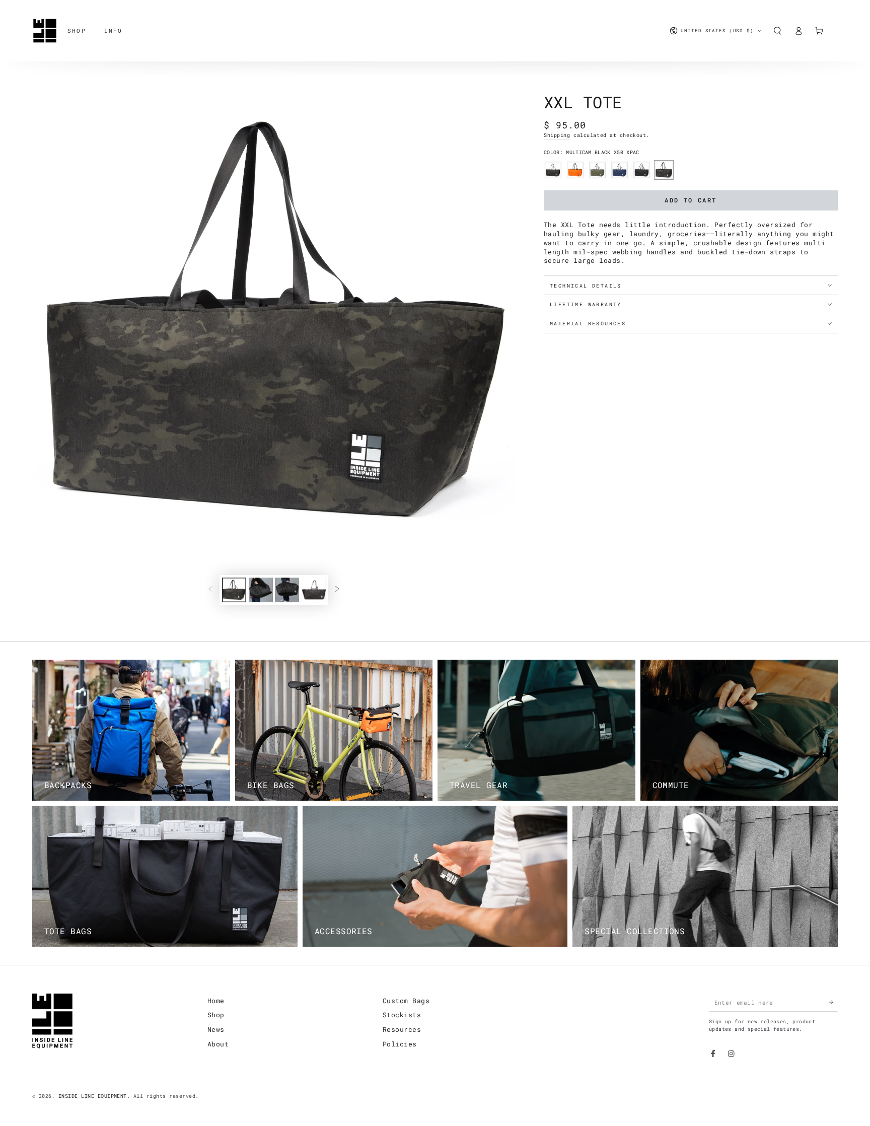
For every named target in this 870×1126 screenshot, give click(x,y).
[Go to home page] (44, 30)
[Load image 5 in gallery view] (314, 590)
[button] (777, 30)
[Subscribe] (833, 1002)
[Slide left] (211, 590)
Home (216, 1001)
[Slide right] (337, 590)
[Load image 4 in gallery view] (287, 590)
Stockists (402, 1015)
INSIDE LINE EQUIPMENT (92, 1096)
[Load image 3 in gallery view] (261, 590)
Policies (400, 1044)
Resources (402, 1029)
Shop (216, 1015)
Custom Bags (406, 1001)
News (216, 1029)
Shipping (557, 135)
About (218, 1044)
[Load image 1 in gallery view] (234, 590)
